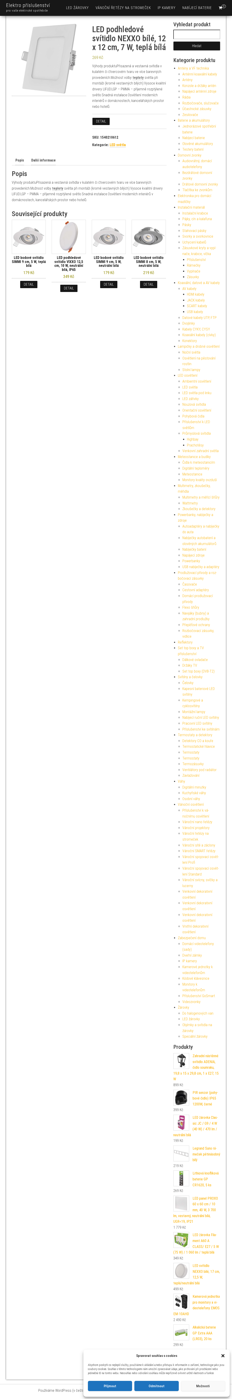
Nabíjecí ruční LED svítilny (200, 717)
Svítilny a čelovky (190, 677)
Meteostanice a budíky (194, 457)
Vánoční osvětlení (191, 804)
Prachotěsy (195, 445)
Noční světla (191, 352)
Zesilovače (190, 115)
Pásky (186, 225)
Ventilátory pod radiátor (199, 770)
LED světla (118, 145)
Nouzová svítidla (194, 404)
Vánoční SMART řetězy (198, 851)
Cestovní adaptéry (195, 590)
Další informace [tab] (43, 160)
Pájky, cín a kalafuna (197, 219)
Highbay (192, 439)
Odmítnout (156, 1386)
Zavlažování (190, 775)
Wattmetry (190, 503)
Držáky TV (189, 665)
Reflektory (185, 642)
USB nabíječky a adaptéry (200, 567)
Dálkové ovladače (195, 660)
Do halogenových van (197, 1013)
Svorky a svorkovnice (197, 236)
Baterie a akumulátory (194, 120)
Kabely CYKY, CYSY (196, 329)
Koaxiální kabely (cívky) (199, 335)
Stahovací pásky (194, 231)
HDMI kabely (195, 294)
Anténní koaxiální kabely (199, 74)
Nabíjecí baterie (197, 8)
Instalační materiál (191, 207)
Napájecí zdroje (193, 555)
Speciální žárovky (195, 1036)
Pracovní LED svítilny (197, 723)
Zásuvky (193, 277)
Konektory (189, 341)
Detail (101, 121)
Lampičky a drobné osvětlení (199, 346)
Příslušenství (196, 260)
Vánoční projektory (196, 828)
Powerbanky (191, 561)
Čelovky (187, 683)
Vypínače (193, 271)
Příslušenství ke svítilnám (201, 729)
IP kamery (167, 8)
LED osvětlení (187, 375)
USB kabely (195, 312)
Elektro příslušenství (28, 5)
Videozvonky (191, 1002)
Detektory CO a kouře (197, 741)
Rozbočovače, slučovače (200, 103)
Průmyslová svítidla (196, 433)
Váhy (181, 781)
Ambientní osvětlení (196, 381)
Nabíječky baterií (194, 549)
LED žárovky (77, 8)
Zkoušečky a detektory (198, 509)
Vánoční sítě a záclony (198, 845)
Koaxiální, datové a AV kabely (199, 283)
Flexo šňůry (190, 607)
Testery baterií (192, 149)
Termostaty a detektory (195, 735)
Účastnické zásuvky (196, 109)
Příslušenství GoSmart (198, 996)
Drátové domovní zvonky (200, 184)
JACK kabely (196, 300)
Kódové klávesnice (195, 978)
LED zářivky (190, 399)
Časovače (189, 584)
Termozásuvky (193, 764)
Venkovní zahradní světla (200, 451)
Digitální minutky (194, 787)
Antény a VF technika (193, 68)
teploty (138, 77)
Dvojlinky (188, 323)
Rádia (186, 97)
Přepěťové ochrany (196, 625)
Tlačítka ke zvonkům (197, 190)
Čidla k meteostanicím (198, 462)
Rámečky (194, 265)
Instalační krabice (195, 213)
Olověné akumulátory (197, 144)
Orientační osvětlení (196, 410)
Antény (187, 80)
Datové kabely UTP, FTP (199, 318)
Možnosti (203, 1386)
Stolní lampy (191, 370)
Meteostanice (192, 474)
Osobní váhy (191, 799)
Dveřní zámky (192, 955)
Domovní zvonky (189, 155)
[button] (223, 1355)
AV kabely (189, 289)
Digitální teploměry (195, 468)
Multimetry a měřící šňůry (201, 497)
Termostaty (190, 752)
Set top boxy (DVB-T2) (198, 671)
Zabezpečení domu (192, 938)
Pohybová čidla (193, 416)
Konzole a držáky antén (199, 86)
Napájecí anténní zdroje (199, 91)
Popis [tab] (19, 160)
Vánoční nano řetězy (197, 822)
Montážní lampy (193, 712)
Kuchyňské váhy (194, 793)
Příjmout (110, 1386)
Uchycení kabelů (194, 242)
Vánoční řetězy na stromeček (123, 8)
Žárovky (183, 1007)
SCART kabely (197, 306)
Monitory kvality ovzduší (199, 480)
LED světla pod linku (196, 393)
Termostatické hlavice (198, 746)
